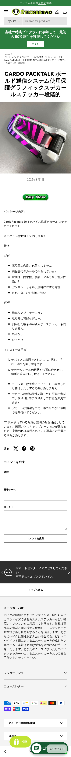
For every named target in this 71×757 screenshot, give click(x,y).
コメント (9, 506)
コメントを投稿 (35, 538)
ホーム (7, 54)
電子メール (10, 489)
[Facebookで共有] (24, 448)
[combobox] (35, 21)
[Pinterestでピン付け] (32, 448)
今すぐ (42, 3)
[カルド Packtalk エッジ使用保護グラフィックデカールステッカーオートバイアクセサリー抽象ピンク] (5, 751)
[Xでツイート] (16, 448)
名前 (6, 472)
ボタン (35, 43)
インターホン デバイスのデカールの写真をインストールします (33, 57)
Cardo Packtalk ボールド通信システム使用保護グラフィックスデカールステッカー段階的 (35, 61)
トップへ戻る (35, 589)
